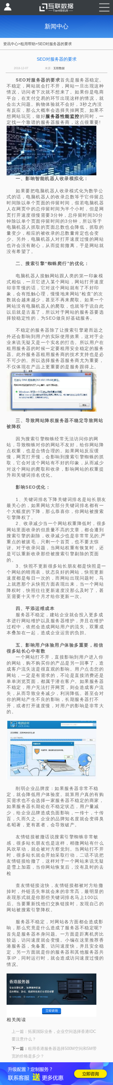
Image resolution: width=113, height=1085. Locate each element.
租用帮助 (27, 44)
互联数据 (59, 68)
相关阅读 (16, 1019)
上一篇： (20, 1031)
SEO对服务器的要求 (55, 44)
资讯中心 (10, 44)
